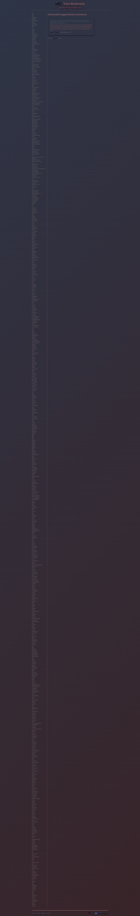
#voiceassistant (35, 862)
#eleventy (34, 374)
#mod (33, 588)
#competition (35, 318)
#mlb (33, 585)
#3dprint (34, 23)
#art (33, 222)
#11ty (33, 13)
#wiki (33, 884)
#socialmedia (35, 771)
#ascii (33, 223)
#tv (32, 837)
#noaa (33, 615)
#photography (35, 656)
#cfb (33, 281)
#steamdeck (35, 791)
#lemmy (34, 524)
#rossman (34, 737)
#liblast (33, 525)
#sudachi (34, 797)
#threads (34, 817)
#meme (33, 569)
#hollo (33, 474)
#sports (33, 781)
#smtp (33, 769)
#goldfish (34, 451)
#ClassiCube (35, 54)
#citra (33, 295)
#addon (33, 203)
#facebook (34, 389)
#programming (35, 691)
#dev (33, 351)
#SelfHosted (35, 167)
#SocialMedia (35, 171)
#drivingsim (34, 363)
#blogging (34, 251)
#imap (33, 485)
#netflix (33, 608)
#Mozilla (34, 129)
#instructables (35, 492)
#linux (33, 533)
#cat (33, 276)
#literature (34, 535)
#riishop (33, 731)
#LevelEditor (35, 113)
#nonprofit (34, 620)
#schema (34, 747)
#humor (33, 480)
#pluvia (33, 669)
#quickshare (35, 708)
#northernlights (35, 621)
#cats (33, 277)
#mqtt (33, 596)
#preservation (35, 686)
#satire (33, 746)
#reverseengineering (36, 728)
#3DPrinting (34, 20)
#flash (33, 403)
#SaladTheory (35, 164)
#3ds (33, 26)
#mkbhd (34, 583)
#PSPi (33, 148)
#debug (33, 338)
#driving (34, 361)
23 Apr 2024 (53, 23)
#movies (34, 594)
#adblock (34, 202)
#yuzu (33, 903)
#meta (33, 575)
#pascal (34, 644)
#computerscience (36, 319)
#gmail (33, 445)
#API (33, 32)
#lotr (33, 544)
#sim (33, 759)
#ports (33, 682)
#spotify (34, 782)
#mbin (33, 563)
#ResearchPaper (36, 160)
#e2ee (33, 366)
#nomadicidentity (36, 618)
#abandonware (35, 197)
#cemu (33, 280)
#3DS (33, 22)
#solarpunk (34, 773)
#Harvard (34, 96)
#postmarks (34, 683)
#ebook (33, 367)
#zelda (33, 904)
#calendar (34, 271)
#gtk (33, 460)
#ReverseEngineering (37, 161)
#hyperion (34, 482)
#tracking (34, 829)
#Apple (33, 39)
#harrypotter (35, 469)
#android (34, 209)
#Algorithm (34, 36)
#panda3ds (34, 640)
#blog (33, 250)
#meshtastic (35, 572)
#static (33, 787)
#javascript (34, 506)
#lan (33, 518)
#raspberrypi (35, 711)
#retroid (33, 726)
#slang (33, 763)
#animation (34, 210)
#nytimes (34, 624)
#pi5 (33, 659)
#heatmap (34, 472)
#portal (33, 681)
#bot (33, 261)
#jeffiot (33, 508)
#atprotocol (34, 228)
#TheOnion (34, 183)
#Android (34, 38)
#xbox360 (34, 895)
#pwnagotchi (35, 699)
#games (34, 429)
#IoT (33, 106)
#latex (33, 522)
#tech (33, 805)
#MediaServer (35, 126)
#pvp (33, 698)
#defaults (34, 345)
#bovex (33, 263)
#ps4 (33, 694)
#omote (33, 628)
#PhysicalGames (36, 149)
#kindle (33, 517)
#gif (33, 435)
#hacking (34, 463)
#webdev (34, 872)
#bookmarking (35, 257)
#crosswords (35, 326)
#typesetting (35, 846)
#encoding (34, 380)
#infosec (34, 489)
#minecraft (34, 579)
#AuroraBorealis (35, 43)
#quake (33, 707)
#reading (34, 714)
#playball (34, 666)
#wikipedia (34, 885)
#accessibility (35, 199)
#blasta (33, 248)
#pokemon (34, 675)
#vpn (33, 863)
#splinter (34, 779)
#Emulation (34, 71)
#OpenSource (35, 142)
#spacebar (34, 778)
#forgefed (34, 409)
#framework (35, 416)
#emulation (34, 377)
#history (34, 473)
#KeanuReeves (35, 109)
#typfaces (34, 848)
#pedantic (34, 649)
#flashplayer (35, 405)
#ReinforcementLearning (38, 157)
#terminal (34, 808)
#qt (32, 705)
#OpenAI (34, 139)
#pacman (34, 639)
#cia (33, 292)
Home (33, 913)
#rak (33, 710)
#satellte (34, 744)
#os (32, 634)
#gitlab (33, 441)
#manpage (34, 547)
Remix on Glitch (102, 913)
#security (34, 752)
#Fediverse (34, 80)
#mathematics (35, 560)
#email (33, 376)
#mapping (34, 550)
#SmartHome (35, 170)
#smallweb (34, 765)
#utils (33, 858)
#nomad (34, 617)
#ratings (34, 713)
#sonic (33, 776)
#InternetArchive (36, 103)
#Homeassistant (35, 97)
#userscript (34, 853)
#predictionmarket (36, 685)
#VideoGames (35, 190)
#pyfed (33, 701)
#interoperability (35, 498)
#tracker (34, 827)
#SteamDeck (35, 174)
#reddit (33, 715)
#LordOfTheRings (36, 116)
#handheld (34, 467)
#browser (34, 264)
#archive (34, 218)
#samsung (34, 742)
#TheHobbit (34, 180)
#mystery (34, 601)
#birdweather (35, 244)
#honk (33, 477)
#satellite (34, 743)
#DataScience (35, 65)
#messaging (35, 573)
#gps (33, 456)
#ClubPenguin (35, 56)
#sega (33, 753)
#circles (34, 293)
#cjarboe (34, 297)
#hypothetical (35, 483)
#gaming (34, 431)
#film (33, 399)
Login (74, 9)
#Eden (33, 68)
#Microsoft (34, 128)
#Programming (35, 152)
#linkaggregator (35, 530)
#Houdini (34, 100)
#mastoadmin (35, 556)
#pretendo (34, 688)
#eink (33, 371)
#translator (34, 832)
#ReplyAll (34, 158)
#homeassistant (35, 476)
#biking (33, 238)
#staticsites (34, 788)
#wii (33, 879)
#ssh (33, 785)
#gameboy (34, 425)
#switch (33, 801)
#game (33, 424)
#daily (33, 331)
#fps (33, 415)
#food (33, 408)
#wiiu (33, 882)
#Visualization (35, 191)
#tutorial (34, 836)
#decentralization (36, 341)
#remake (34, 717)
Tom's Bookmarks (74, 3)
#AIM (33, 30)
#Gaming (34, 90)
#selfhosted (34, 756)
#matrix (33, 562)
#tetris (33, 814)
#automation (35, 231)
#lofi (33, 541)
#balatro (34, 234)
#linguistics (34, 528)
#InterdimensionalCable (37, 101)
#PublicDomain (35, 154)
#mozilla (34, 595)
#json (33, 512)
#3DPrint (34, 19)
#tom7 (33, 823)
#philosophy (34, 654)
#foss (33, 414)
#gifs (33, 437)
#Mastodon (34, 123)
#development (35, 353)
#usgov (33, 855)
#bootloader (34, 260)
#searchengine (35, 750)
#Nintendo (34, 133)
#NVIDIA (34, 132)
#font (33, 406)
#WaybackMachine (36, 193)
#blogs (33, 254)
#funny (33, 422)
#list (33, 534)
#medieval (34, 566)
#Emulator (34, 72)
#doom (33, 360)
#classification (35, 299)
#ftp (33, 419)
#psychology (35, 695)
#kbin (33, 514)
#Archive (34, 41)
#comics (34, 315)
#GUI (33, 86)
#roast (33, 733)
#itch (33, 504)
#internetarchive (35, 495)
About (65, 9)
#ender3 (34, 383)
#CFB (33, 46)
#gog (33, 450)
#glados (34, 443)
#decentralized (35, 342)
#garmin (34, 432)
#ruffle (33, 740)
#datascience (35, 335)
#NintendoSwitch (36, 135)
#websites (34, 878)
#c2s (33, 270)
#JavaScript (34, 107)
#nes (33, 607)
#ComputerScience (36, 59)
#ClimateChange (36, 55)
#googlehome (35, 454)
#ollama (34, 627)
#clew (33, 302)
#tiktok (33, 820)
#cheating (34, 286)
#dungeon (34, 364)
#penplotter (34, 652)
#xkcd (33, 897)
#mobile (34, 586)
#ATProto (34, 33)
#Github (33, 91)
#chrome (34, 290)
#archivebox (35, 219)
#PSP (33, 146)
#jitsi (33, 509)
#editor (33, 370)
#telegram (34, 807)
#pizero (33, 665)
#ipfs (33, 501)
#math (33, 559)
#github (33, 440)
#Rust (33, 162)
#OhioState (34, 138)
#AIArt (33, 29)
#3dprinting (34, 25)
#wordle (34, 890)
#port (33, 679)
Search (70, 9)
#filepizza (34, 398)
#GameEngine (35, 87)
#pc (33, 646)
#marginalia (34, 551)
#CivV (33, 52)
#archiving (34, 220)
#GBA (33, 84)
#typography (35, 849)
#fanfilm (34, 390)
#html (33, 479)
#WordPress (34, 194)
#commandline (35, 316)
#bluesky (34, 255)
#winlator (34, 888)
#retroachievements (36, 723)
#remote (34, 718)
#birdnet (34, 241)
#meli (33, 567)
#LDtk (33, 110)
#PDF (33, 145)
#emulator (34, 379)
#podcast (34, 672)
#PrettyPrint (34, 151)
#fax (33, 392)
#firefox (34, 400)
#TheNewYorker (35, 181)
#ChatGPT (34, 51)
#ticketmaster (35, 818)
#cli (32, 303)
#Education (34, 70)
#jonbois (34, 511)
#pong (33, 678)
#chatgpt (34, 284)
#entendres (34, 385)
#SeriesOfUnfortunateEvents (38, 168)
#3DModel (34, 17)
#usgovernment (35, 856)
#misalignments (35, 582)
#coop (33, 324)
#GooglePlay (35, 94)
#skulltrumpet (35, 762)
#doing (33, 357)
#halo (33, 466)
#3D (33, 16)
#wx (33, 891)
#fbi (33, 393)
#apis (33, 215)
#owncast (34, 636)
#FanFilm (34, 77)
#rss (33, 739)
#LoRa (33, 115)
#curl (33, 329)
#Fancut (34, 78)
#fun (33, 421)
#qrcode (34, 704)
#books (33, 258)
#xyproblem (34, 900)
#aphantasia (35, 212)
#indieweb (34, 486)
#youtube (34, 901)
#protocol (34, 692)
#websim (34, 877)
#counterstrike (35, 325)
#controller (34, 322)
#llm (33, 540)
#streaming (34, 795)
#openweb (34, 633)
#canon (33, 273)
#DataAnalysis (35, 64)
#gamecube (34, 427)
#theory (33, 816)
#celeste (34, 279)
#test (33, 811)
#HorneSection (35, 99)
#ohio (33, 625)
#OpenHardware (36, 141)
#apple (33, 216)
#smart (33, 766)
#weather (34, 866)
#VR (33, 189)
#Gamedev (34, 88)
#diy (33, 355)
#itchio (33, 505)
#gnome (34, 447)
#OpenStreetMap (36, 144)
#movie (33, 592)
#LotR (33, 117)
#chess (33, 287)
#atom (33, 225)
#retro (33, 721)
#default (34, 344)
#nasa (33, 604)
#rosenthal (34, 736)
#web (33, 869)
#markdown (34, 554)
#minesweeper (35, 580)
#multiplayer (35, 598)
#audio (33, 229)
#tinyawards (34, 821)
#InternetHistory (35, 104)
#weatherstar (35, 868)
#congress (34, 321)
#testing (34, 813)
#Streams (34, 175)
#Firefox (34, 81)
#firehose (34, 402)
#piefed (33, 660)
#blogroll (34, 252)
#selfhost (34, 755)
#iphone (34, 502)
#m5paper (34, 546)
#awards (34, 232)
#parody (34, 643)
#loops (33, 543)
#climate (34, 308)
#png (33, 670)
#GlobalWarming (36, 93)
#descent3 (34, 348)
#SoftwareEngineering (37, 173)
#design (34, 350)
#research (34, 720)
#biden (33, 236)
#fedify (33, 395)
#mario (33, 553)
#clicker (34, 305)
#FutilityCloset (35, 83)
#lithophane (34, 537)
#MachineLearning (36, 119)
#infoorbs (34, 488)
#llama (33, 538)
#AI (32, 27)
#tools (33, 826)
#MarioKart (34, 122)
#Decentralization (36, 67)
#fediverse (34, 396)
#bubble (34, 267)
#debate (34, 337)
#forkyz (33, 411)
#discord (34, 354)
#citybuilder (34, 296)
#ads (33, 205)
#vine (33, 859)
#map (33, 549)
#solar (33, 772)
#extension (34, 387)
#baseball (34, 235)
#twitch (33, 840)
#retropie (34, 727)
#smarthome (35, 768)
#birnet (33, 245)
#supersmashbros (36, 798)
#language (34, 521)
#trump (33, 833)
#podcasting (35, 673)
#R (32, 155)
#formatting (34, 412)
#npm (33, 623)
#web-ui (34, 871)
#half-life (34, 464)
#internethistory (64, 32)
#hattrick (34, 470)
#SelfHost (34, 165)
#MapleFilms (35, 120)
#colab (33, 310)
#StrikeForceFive (36, 177)
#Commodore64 (35, 58)
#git (33, 438)
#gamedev (34, 428)
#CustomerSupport (36, 61)
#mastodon (34, 557)
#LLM (33, 112)
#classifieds (34, 300)
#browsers (34, 265)
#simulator (34, 760)
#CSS (33, 48)
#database (34, 334)
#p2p (33, 637)
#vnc (33, 861)
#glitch (33, 444)
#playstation (35, 668)
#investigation (35, 499)
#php (33, 657)
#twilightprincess (36, 839)
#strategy (34, 794)
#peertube (34, 650)
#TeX (33, 178)
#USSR (33, 186)
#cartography (35, 274)
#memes (34, 570)
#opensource (35, 631)
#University (34, 187)
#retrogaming (35, 724)
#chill (33, 289)
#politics (34, 676)
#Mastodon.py (35, 125)
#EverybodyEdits (36, 74)
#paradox (34, 641)
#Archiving (34, 42)
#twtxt (33, 843)
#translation (34, 830)
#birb (33, 239)
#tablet (33, 803)
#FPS (33, 75)
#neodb (33, 605)
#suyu (33, 800)
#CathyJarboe (35, 49)
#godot (33, 448)
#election (34, 373)
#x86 (33, 893)
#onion (33, 630)
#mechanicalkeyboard (37, 564)
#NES (33, 130)
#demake (34, 347)
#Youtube (34, 196)
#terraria (34, 810)
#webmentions (35, 875)
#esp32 (33, 386)
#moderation (35, 591)
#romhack (34, 734)
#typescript (34, 845)
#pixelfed (34, 663)
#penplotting (35, 653)
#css (33, 328)
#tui (33, 834)
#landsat (34, 519)
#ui (70, 32)
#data (33, 332)
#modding (34, 589)
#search (34, 749)
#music (33, 599)
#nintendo (34, 614)
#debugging (34, 340)
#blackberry (34, 247)
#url (33, 852)
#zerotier (34, 906)
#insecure (34, 490)
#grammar (34, 459)
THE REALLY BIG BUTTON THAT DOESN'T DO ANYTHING (69, 21)
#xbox (33, 894)
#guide (33, 461)
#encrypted (34, 382)
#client (33, 306)
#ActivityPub (35, 35)
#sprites (34, 784)
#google (34, 453)
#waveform (34, 865)
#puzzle (33, 697)
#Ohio (33, 136)
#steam (33, 789)
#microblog (34, 576)
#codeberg (34, 309)
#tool (33, 824)
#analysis (34, 207)
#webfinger (34, 874)
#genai (33, 434)
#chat (33, 283)
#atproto (34, 226)
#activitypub (34, 200)
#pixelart (34, 662)
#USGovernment (36, 184)
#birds (33, 242)
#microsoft (34, 578)
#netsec (34, 609)
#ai (32, 206)
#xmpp (33, 898)
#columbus (34, 312)
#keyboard (34, 515)
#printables (34, 689)
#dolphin (34, 358)
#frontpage (34, 418)
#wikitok (34, 887)
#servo (33, 758)
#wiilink (33, 881)
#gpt (33, 457)
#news (33, 612)
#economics (34, 369)
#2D (33, 14)
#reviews (34, 730)
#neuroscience (35, 611)
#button (33, 268)
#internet (34, 493)
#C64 (33, 45)
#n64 (33, 602)
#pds (33, 647)
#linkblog (34, 531)
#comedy (34, 313)
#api (33, 213)
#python (34, 702)
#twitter (33, 842)
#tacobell (34, 804)
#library (33, 527)
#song (33, 775)
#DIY (33, 62)
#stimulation (35, 792)
